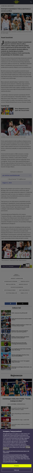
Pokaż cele (16, 470)
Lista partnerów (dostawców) (10, 461)
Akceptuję (16, 465)
